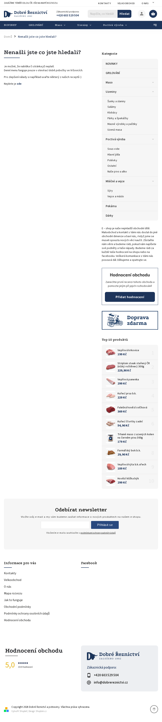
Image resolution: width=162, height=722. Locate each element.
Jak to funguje (13, 600)
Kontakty (104, 3)
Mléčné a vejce (115, 181)
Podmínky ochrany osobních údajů (27, 613)
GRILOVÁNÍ (113, 73)
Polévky (112, 160)
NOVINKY (112, 64)
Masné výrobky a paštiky (122, 124)
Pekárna (111, 206)
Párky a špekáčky (117, 118)
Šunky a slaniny (116, 101)
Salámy (111, 107)
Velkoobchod (126, 3)
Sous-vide (113, 149)
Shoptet (23, 711)
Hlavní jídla (113, 155)
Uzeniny (111, 92)
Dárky (109, 215)
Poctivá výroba (115, 139)
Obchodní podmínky (17, 607)
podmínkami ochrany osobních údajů (98, 533)
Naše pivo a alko (117, 172)
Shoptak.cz (41, 711)
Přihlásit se (105, 525)
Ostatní (111, 166)
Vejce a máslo (115, 196)
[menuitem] (13, 25)
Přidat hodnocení (130, 297)
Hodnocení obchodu (17, 620)
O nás (145, 3)
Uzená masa (114, 130)
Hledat (125, 13)
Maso (109, 82)
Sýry (110, 191)
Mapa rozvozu (13, 593)
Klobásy (112, 113)
